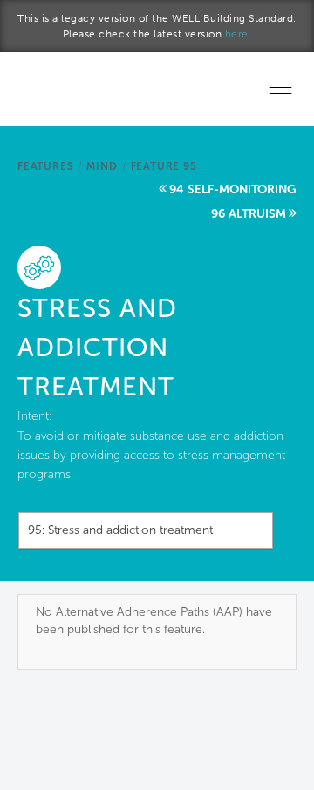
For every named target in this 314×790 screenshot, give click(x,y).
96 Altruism (248, 213)
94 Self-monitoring (233, 189)
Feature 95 (164, 166)
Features (45, 166)
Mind (101, 166)
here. (238, 34)
